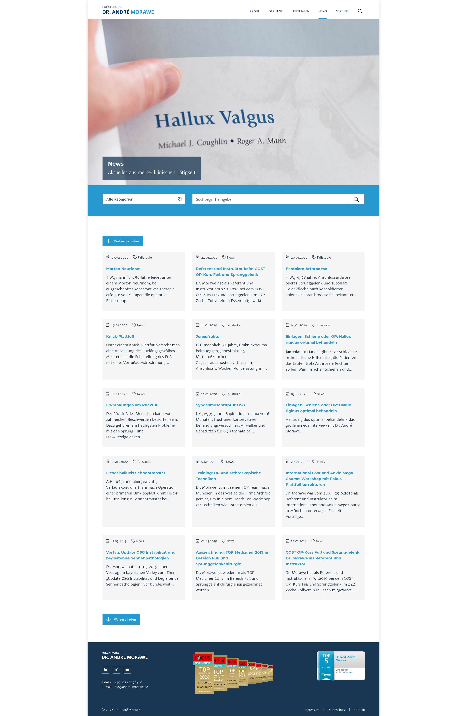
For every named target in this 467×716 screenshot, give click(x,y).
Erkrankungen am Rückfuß (132, 405)
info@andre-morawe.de (130, 687)
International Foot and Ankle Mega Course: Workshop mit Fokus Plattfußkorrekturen (319, 479)
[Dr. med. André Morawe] (125, 655)
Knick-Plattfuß (120, 336)
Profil (255, 11)
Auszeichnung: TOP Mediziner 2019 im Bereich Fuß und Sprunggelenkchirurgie (233, 558)
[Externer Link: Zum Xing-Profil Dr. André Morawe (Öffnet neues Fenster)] (116, 669)
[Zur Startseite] (128, 11)
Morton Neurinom (123, 269)
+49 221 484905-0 (128, 682)
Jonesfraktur (208, 336)
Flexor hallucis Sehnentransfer (135, 473)
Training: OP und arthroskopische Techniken (228, 476)
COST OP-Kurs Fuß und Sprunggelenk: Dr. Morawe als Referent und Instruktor (323, 558)
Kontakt (359, 710)
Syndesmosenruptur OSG (220, 405)
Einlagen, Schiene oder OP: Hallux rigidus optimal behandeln (318, 339)
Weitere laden (123, 619)
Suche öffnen (360, 12)
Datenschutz (337, 710)
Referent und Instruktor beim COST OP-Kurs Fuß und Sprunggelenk (230, 272)
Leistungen (300, 11)
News (323, 11)
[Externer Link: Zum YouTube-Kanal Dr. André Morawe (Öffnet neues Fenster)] (127, 669)
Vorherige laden (125, 241)
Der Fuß (275, 11)
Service (342, 11)
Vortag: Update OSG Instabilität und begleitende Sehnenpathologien (140, 555)
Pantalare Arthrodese (306, 269)
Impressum (311, 710)
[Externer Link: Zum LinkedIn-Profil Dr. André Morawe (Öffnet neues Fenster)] (105, 669)
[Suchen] (356, 199)
